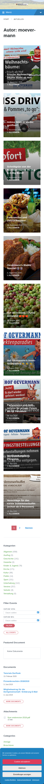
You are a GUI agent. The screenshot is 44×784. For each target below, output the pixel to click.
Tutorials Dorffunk (12, 673)
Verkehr (7, 590)
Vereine (7, 586)
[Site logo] (22, 4)
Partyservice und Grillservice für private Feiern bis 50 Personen (22, 408)
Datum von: (9, 609)
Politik (6, 576)
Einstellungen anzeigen (22, 774)
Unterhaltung (9, 583)
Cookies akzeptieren (22, 762)
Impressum (35, 780)
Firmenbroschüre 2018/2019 (16, 681)
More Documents (13, 701)
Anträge (7, 742)
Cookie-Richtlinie (10, 780)
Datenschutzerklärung (24, 780)
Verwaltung (8, 593)
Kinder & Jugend (11, 566)
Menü (9, 12)
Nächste (29, 528)
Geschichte (8, 559)
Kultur (6, 573)
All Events (11, 632)
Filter (9, 626)
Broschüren (9, 745)
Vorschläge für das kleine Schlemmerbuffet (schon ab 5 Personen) (21, 503)
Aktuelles (19, 19)
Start (6, 19)
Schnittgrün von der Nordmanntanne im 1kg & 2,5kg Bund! (21, 169)
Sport (6, 580)
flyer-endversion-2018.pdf (19, 717)
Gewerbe (7, 562)
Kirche (6, 569)
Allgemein (14, 85)
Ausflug (7, 555)
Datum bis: (9, 617)
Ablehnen (22, 768)
